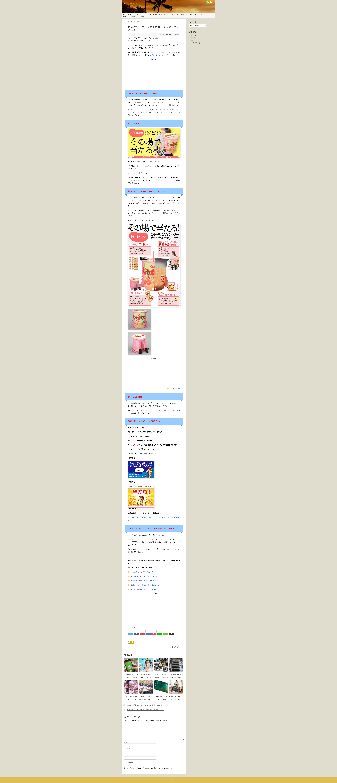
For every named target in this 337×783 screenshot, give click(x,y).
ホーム (124, 14)
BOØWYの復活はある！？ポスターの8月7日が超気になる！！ (146, 705)
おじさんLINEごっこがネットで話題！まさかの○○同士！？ (131, 677)
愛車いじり (140, 14)
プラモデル (148, 14)
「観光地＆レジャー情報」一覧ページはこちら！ (144, 585)
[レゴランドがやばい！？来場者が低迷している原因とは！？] (146, 687)
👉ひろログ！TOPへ (173, 388)
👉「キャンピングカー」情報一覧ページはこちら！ (144, 576)
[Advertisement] (154, 73)
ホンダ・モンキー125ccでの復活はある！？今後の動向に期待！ (161, 677)
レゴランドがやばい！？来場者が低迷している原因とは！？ (146, 699)
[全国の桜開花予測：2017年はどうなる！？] (131, 687)
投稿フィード (195, 38)
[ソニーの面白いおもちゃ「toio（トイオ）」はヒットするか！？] (146, 665)
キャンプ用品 (189, 14)
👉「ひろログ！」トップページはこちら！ (141, 572)
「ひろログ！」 (154, 55)
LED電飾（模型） (157, 14)
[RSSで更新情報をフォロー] (210, 2)
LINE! (159, 631)
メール (127, 749)
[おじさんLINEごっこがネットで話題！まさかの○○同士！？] (131, 665)
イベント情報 (140, 16)
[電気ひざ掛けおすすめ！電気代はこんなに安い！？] (176, 687)
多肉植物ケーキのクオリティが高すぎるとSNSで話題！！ (145, 710)
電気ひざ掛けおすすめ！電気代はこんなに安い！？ (176, 699)
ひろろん (176, 647)
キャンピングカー (169, 14)
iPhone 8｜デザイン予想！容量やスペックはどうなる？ (161, 699)
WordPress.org (195, 43)
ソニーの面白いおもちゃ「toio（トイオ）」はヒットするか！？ (146, 677)
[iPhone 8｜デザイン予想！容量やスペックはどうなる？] (161, 687)
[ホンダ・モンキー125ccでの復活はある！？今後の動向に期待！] (161, 665)
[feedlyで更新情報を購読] (207, 2)
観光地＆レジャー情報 (129, 16)
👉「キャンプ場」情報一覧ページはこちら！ (142, 589)
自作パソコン (131, 14)
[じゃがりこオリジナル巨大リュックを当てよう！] (148, 634)
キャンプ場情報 (180, 14)
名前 (126, 742)
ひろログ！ (131, 2)
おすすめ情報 (199, 14)
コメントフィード (196, 40)
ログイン (193, 35)
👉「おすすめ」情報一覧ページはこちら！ (143, 581)
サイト (126, 755)
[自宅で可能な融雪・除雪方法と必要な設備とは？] (176, 665)
